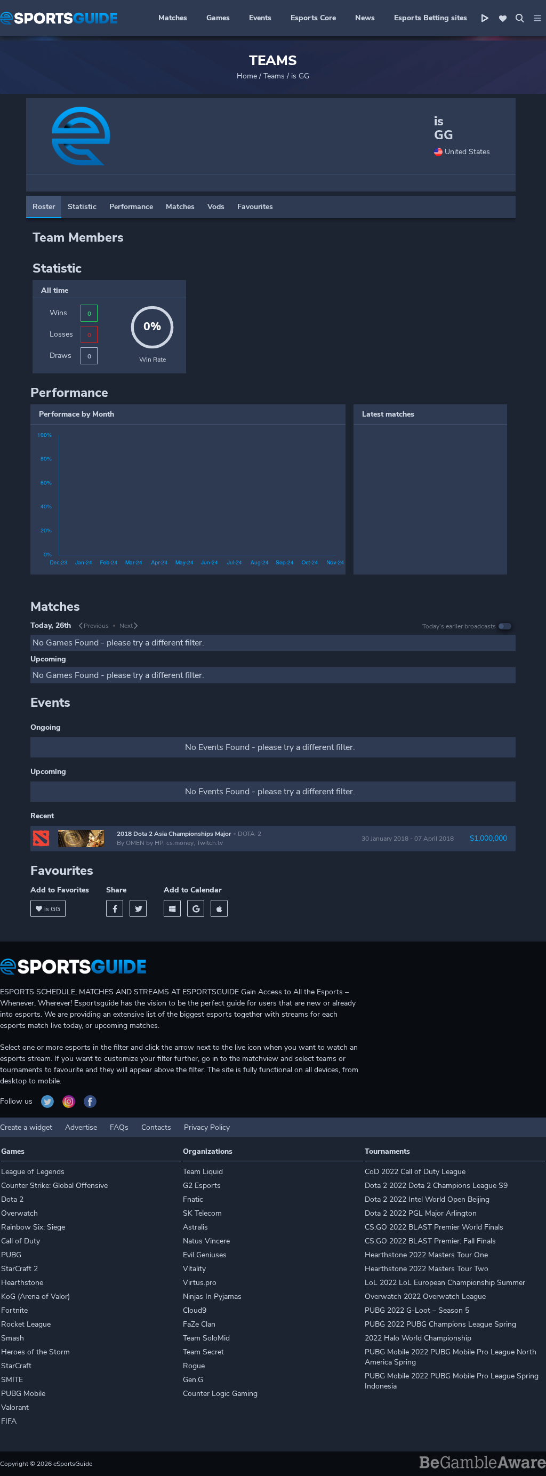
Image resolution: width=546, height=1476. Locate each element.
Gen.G (193, 1380)
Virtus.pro (199, 1283)
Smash (12, 1338)
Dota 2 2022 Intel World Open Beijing (427, 1199)
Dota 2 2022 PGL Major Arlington (421, 1213)
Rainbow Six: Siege (33, 1227)
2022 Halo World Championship (418, 1338)
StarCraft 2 (19, 1269)
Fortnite (14, 1310)
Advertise (81, 1127)
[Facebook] (114, 908)
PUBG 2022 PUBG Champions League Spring (440, 1324)
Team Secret (203, 1352)
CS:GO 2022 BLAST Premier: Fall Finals (430, 1241)
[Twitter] (138, 908)
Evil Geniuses (205, 1255)
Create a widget (26, 1127)
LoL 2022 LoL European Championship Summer (445, 1283)
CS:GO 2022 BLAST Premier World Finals (434, 1227)
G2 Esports (202, 1185)
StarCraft (16, 1366)
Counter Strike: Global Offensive (54, 1185)
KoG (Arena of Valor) (35, 1296)
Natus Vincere (206, 1241)
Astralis (195, 1227)
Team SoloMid (206, 1338)
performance (131, 207)
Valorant (15, 1407)
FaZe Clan (199, 1324)
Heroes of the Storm (35, 1352)
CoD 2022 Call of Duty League (415, 1172)
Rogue (194, 1366)
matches (180, 207)
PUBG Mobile (23, 1394)
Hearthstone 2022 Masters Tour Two (426, 1269)
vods (215, 207)
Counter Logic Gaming (220, 1394)
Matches (172, 18)
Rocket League (26, 1324)
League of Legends (33, 1172)
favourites (255, 207)
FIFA (9, 1421)
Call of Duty (20, 1241)
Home (247, 76)
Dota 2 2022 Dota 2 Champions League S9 (436, 1185)
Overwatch (19, 1213)
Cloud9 (194, 1310)
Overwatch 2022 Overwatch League (425, 1296)
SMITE (12, 1380)
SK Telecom (202, 1213)
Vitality (194, 1269)
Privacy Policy (207, 1127)
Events (260, 18)
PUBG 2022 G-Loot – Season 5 (417, 1310)
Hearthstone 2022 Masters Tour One (426, 1255)
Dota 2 (12, 1199)
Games (218, 18)
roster (44, 207)
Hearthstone (22, 1283)
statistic (82, 207)
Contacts (156, 1127)
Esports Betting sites (430, 18)
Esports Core (313, 18)
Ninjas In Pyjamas (212, 1296)
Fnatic (193, 1199)
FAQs (119, 1127)
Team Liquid (203, 1172)
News (365, 18)
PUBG (11, 1255)
